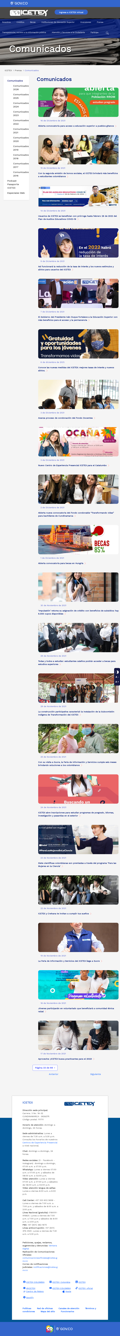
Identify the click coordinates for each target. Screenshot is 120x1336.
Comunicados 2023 (20, 113)
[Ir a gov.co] (19, 3)
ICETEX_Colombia (61, 1282)
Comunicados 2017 (20, 165)
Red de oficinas (45, 1308)
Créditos (20, 22)
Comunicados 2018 (20, 157)
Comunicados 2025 (20, 96)
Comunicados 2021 (20, 131)
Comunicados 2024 (20, 105)
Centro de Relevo (35, 1291)
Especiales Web (16, 193)
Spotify (30, 1297)
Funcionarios (67, 1311)
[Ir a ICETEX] (29, 13)
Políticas (27, 1308)
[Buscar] (107, 33)
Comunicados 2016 (20, 174)
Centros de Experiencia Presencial (40, 1142)
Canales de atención (69, 1308)
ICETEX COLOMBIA (35, 1282)
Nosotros (6, 22)
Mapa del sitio (48, 1311)
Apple (68, 1291)
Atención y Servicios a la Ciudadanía (68, 32)
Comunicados (15, 80)
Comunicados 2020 (20, 139)
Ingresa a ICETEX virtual (71, 12)
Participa (94, 32)
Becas (33, 22)
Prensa (100, 22)
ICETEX (81, 1282)
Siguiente (95, 1074)
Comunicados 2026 (20, 87)
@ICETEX (30, 1288)
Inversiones (85, 22)
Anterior (53, 1074)
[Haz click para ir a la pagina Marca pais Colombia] (50, 1328)
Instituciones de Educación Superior (57, 22)
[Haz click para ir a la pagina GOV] (64, 1328)
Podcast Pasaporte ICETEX (13, 184)
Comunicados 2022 (20, 122)
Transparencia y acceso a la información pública (24, 32)
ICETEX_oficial (85, 1288)
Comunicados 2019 (20, 148)
